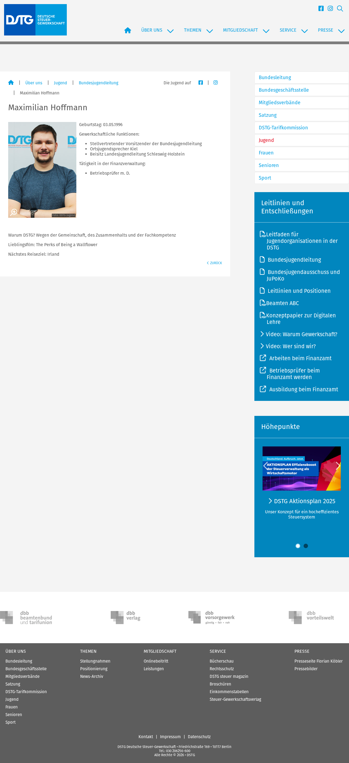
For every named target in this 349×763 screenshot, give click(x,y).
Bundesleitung (275, 77)
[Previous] (266, 465)
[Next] (338, 465)
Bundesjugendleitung (98, 83)
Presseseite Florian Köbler (318, 661)
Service (218, 651)
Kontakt (146, 736)
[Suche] (338, 9)
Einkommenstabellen (229, 691)
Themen (88, 651)
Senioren (269, 165)
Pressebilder (306, 668)
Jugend (60, 83)
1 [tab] (298, 546)
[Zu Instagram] (328, 9)
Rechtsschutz (222, 668)
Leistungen (154, 668)
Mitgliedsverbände (279, 103)
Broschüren (220, 684)
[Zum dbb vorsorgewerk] (214, 617)
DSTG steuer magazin (229, 676)
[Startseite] (11, 83)
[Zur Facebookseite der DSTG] (319, 9)
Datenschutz (199, 736)
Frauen (266, 153)
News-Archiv (91, 676)
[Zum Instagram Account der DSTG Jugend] (213, 83)
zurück (216, 263)
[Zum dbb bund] (26, 617)
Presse (301, 651)
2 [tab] (305, 546)
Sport (265, 178)
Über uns (33, 83)
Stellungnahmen (95, 661)
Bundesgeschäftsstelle (284, 90)
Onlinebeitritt (156, 661)
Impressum (170, 736)
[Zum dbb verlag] (137, 617)
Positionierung (93, 668)
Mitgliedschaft (160, 651)
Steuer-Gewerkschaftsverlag (235, 699)
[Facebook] (198, 83)
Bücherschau (222, 661)
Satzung (267, 115)
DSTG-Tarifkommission (283, 128)
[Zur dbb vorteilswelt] (315, 617)
